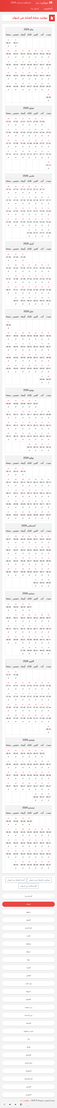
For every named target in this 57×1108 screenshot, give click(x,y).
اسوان (28, 904)
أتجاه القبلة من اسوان (16, 880)
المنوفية (28, 1071)
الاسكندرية (28, 896)
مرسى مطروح (28, 1031)
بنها (28, 960)
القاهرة (28, 999)
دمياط (28, 952)
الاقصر (28, 976)
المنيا (28, 936)
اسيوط (28, 992)
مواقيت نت (42, 3)
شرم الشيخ (28, 1063)
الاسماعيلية (28, 1079)
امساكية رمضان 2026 (21, 2)
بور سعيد (28, 984)
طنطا (28, 1047)
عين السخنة (28, 1015)
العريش (28, 1087)
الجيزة (29, 968)
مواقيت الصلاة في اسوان (39, 880)
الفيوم (28, 920)
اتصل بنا (35, 8)
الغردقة (28, 1023)
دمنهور (28, 912)
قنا (29, 1039)
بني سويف (28, 1007)
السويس (28, 1095)
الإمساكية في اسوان (28, 886)
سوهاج (28, 944)
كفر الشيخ (28, 928)
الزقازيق (28, 1055)
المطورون (48, 8)
